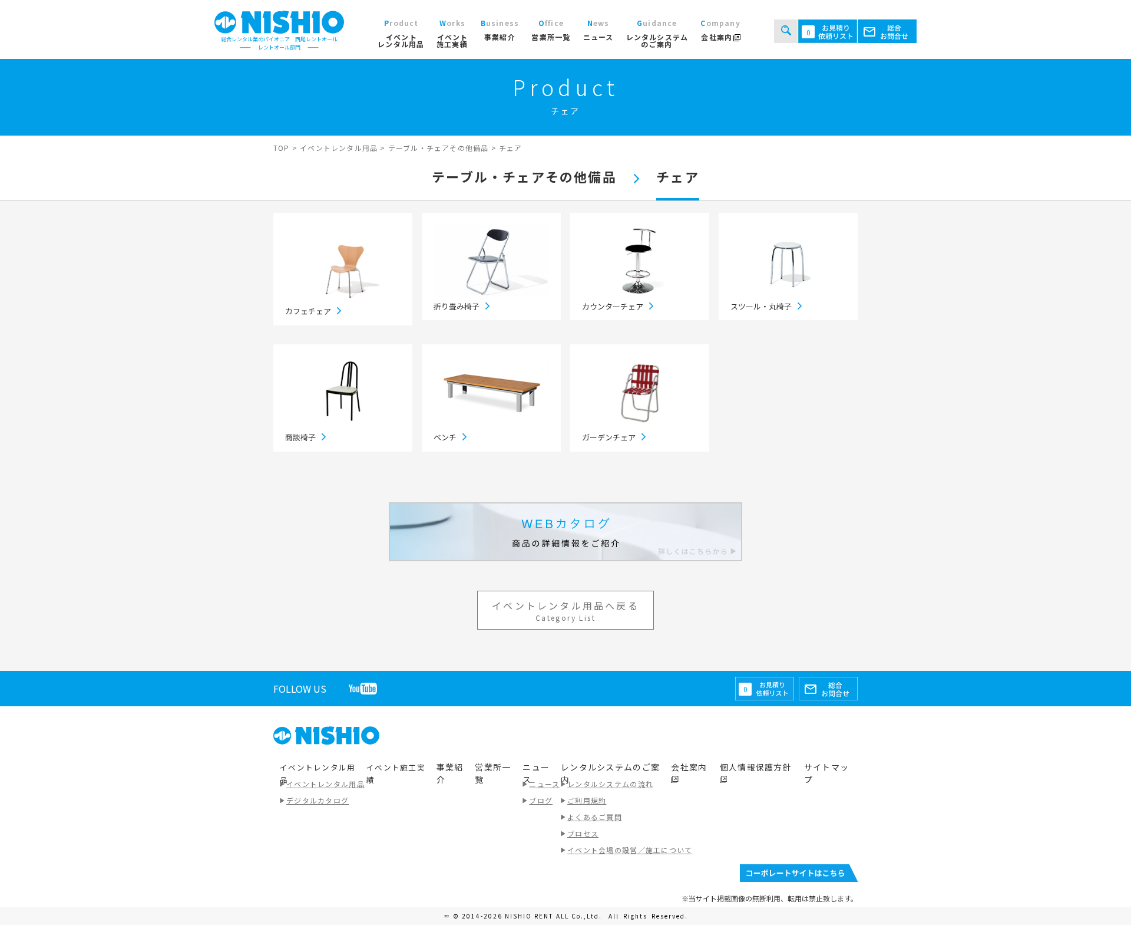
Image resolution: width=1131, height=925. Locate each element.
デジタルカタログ (317, 800)
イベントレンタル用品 (325, 784)
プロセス (582, 833)
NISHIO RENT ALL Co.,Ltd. (554, 915)
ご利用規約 (586, 800)
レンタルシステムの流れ (610, 784)
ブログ (541, 800)
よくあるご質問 (594, 817)
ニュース (544, 784)
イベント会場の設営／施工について (629, 850)
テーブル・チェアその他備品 (524, 176)
